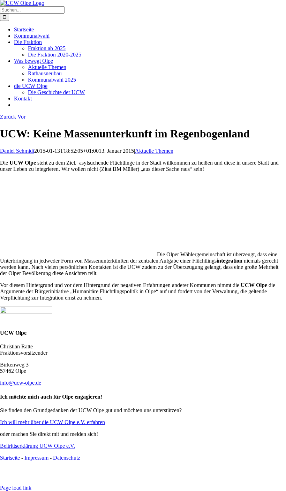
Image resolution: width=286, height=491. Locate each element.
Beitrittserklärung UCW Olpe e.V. (37, 446)
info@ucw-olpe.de (20, 383)
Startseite (10, 458)
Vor (21, 117)
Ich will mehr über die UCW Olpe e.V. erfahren (52, 422)
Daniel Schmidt (17, 151)
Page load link (15, 488)
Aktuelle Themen (154, 151)
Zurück (8, 117)
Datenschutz (66, 458)
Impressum (36, 458)
